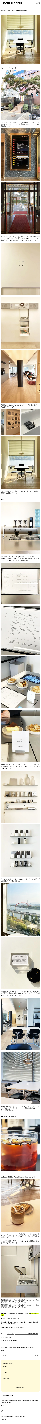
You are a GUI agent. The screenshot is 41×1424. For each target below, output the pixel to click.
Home (3, 10)
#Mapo (3, 1350)
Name (5, 1366)
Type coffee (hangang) (19, 10)
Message (6, 1378)
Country (5, 1372)
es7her (8, 1337)
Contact (3, 1406)
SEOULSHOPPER (9, 1416)
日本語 (3, 1419)
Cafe (8, 10)
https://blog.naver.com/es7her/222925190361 (22, 1334)
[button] (39, 3)
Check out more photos (16, 1327)
